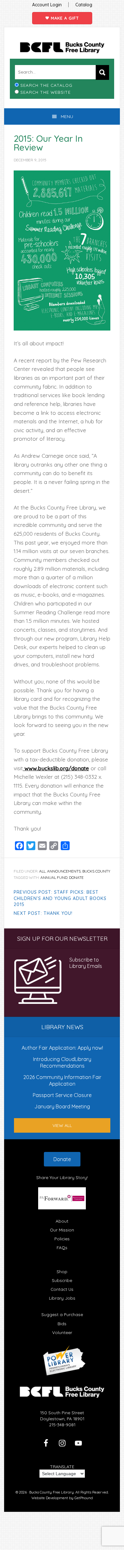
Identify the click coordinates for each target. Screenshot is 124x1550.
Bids (62, 1323)
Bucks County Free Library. (51, 1492)
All (42, 871)
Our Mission (62, 1229)
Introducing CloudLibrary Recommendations (62, 1062)
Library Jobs (62, 1298)
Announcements (64, 871)
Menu (67, 116)
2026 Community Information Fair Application (62, 1080)
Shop (62, 1271)
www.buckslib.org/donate (56, 768)
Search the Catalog (46, 85)
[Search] (102, 72)
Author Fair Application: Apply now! (62, 1048)
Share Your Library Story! (62, 1177)
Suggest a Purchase (62, 1314)
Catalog (83, 5)
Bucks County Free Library (62, 48)
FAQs (62, 1247)
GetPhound (83, 1498)
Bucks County (96, 871)
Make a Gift (64, 18)
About (62, 1221)
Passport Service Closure (62, 1095)
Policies (62, 1238)
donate (76, 877)
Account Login (47, 5)
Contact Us (62, 1289)
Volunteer (62, 1332)
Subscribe (62, 1280)
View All (62, 1125)
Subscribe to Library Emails (85, 963)
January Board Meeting (62, 1106)
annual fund (53, 877)
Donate (62, 1159)
